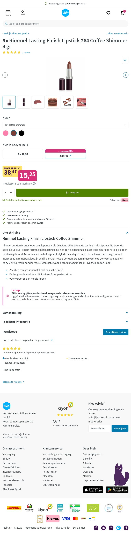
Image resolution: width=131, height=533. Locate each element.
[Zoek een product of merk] (6, 23)
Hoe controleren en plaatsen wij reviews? (26, 340)
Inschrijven (120, 428)
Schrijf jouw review (116, 332)
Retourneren (50, 471)
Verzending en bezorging (57, 454)
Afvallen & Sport (12, 489)
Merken (87, 476)
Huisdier (7, 484)
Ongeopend (13, 219)
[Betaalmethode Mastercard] (75, 518)
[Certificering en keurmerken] (93, 508)
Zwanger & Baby (12, 471)
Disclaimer (79, 527)
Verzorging (9, 454)
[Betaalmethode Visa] (66, 518)
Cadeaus (7, 476)
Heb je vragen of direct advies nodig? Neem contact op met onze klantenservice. (19, 419)
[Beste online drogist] (119, 508)
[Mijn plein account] (23, 12)
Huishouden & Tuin (14, 480)
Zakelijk (87, 458)
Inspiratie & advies (93, 480)
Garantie (48, 480)
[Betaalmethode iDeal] (83, 518)
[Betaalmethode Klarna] (53, 518)
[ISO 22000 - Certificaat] (108, 508)
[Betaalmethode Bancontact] (92, 518)
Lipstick (24, 33)
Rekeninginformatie (54, 463)
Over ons (88, 471)
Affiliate (87, 463)
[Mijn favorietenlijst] (108, 12)
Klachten (48, 476)
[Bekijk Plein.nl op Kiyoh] (45, 508)
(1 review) (26, 52)
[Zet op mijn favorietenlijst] (125, 60)
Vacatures (88, 467)
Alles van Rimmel (117, 33)
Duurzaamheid (51, 484)
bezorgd (18, 215)
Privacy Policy (62, 527)
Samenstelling (12, 312)
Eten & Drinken (11, 467)
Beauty (6, 458)
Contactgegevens (93, 454)
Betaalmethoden (52, 458)
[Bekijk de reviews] (12, 52)
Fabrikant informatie (16, 321)
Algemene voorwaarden (38, 527)
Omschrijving (11, 232)
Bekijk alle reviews (12, 381)
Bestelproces (50, 467)
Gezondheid (10, 463)
